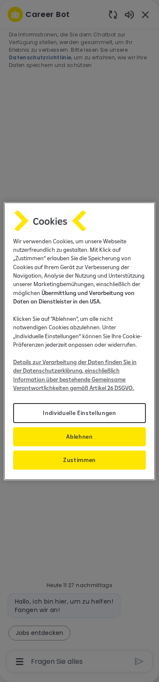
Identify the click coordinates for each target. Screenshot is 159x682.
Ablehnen (79, 436)
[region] (79, 341)
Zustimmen (79, 460)
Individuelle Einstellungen (79, 412)
